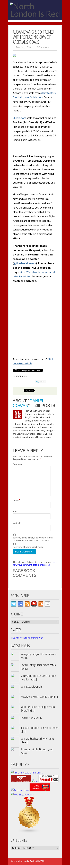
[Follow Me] (13, 604)
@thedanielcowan (25, 263)
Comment (18, 464)
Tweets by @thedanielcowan (27, 637)
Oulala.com (19, 117)
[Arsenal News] (20, 790)
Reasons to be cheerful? (31, 717)
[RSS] (27, 604)
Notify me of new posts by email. (29, 547)
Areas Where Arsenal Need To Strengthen (39, 697)
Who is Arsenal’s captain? (31, 686)
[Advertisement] (35, 321)
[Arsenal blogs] (29, 832)
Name (16, 500)
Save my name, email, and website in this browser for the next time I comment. (33, 539)
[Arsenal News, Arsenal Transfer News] (40, 790)
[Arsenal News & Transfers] (27, 772)
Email (16, 511)
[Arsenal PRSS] (48, 781)
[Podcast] (34, 604)
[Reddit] (47, 604)
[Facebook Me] (20, 604)
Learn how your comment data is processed (35, 563)
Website (17, 523)
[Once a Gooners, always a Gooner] (21, 781)
